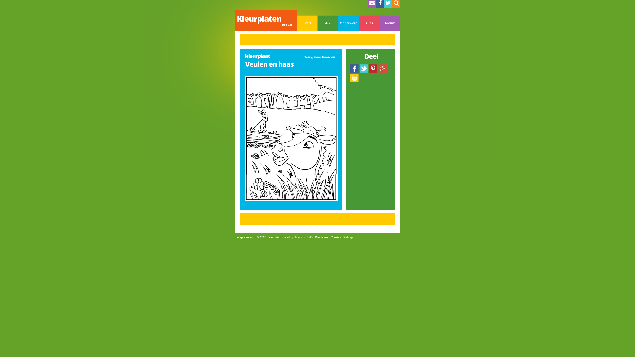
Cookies (336, 237)
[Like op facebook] (354, 66)
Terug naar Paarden (319, 57)
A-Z (328, 23)
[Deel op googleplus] (383, 66)
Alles (369, 23)
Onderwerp (348, 23)
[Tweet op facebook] (364, 66)
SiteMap (347, 237)
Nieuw (390, 23)
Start (307, 23)
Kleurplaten (264, 20)
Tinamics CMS (304, 237)
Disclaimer (321, 237)
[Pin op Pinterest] (373, 66)
